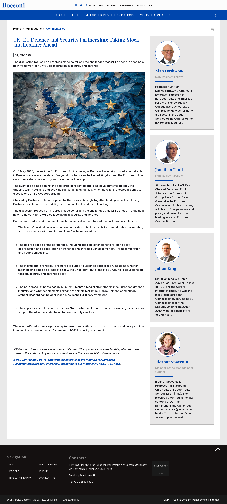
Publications (33, 28)
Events (144, 15)
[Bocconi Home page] (13, 5)
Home (17, 28)
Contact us (162, 15)
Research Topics (97, 15)
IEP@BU (81, 5)
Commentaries (55, 28)
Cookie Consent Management (190, 499)
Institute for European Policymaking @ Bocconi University (120, 5)
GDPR (166, 499)
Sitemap (215, 499)
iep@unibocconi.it (86, 475)
